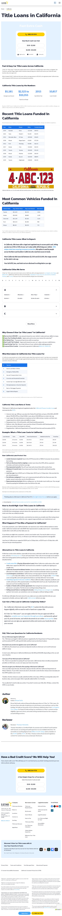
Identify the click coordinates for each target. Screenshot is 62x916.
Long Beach (33, 274)
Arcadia (20, 298)
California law (32, 598)
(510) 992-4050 (47, 907)
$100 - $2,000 (31, 45)
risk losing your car (16, 555)
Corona (11, 276)
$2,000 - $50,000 (31, 50)
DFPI (13, 410)
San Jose (42, 274)
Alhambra (20, 294)
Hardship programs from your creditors (18, 579)
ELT (32, 607)
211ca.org (9, 575)
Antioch (6, 298)
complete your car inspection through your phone (27, 616)
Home (2, 9)
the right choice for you (40, 497)
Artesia (46, 298)
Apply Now (24, 913)
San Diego (53, 273)
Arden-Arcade (35, 298)
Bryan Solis (19, 700)
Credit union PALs (11, 563)
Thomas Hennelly (22, 725)
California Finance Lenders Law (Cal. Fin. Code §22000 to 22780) (26, 502)
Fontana (4, 276)
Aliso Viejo (34, 294)
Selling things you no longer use (43, 590)
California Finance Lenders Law (45, 408)
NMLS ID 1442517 (44, 346)
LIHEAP (53, 575)
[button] (58, 910)
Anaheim (53, 274)
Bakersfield (5, 274)
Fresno (38, 274)
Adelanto (6, 294)
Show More (31, 324)
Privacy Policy (17, 889)
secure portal (48, 619)
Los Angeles (47, 273)
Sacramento (48, 274)
